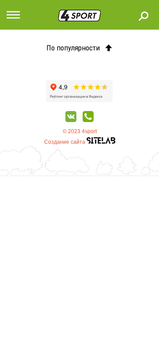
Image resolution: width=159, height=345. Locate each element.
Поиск (143, 16)
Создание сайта (65, 142)
